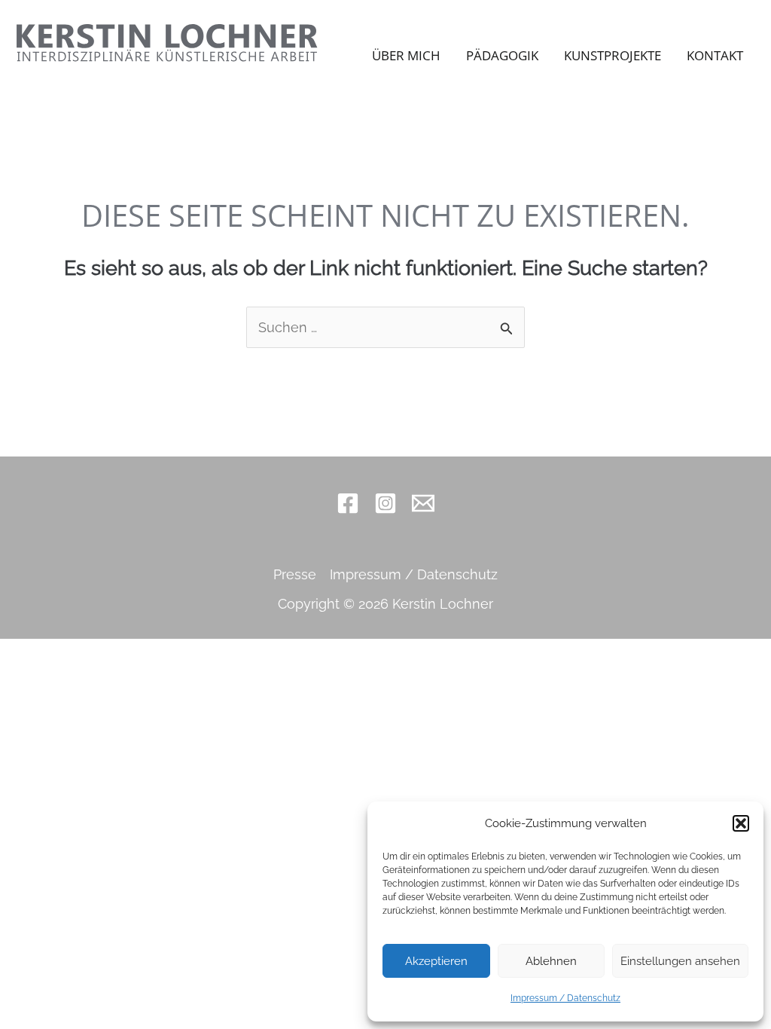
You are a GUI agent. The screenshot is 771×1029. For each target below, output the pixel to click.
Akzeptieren (436, 961)
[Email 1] (423, 503)
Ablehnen (551, 961)
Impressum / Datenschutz (565, 998)
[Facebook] (348, 503)
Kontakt (715, 55)
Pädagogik (502, 55)
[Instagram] (385, 503)
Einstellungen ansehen (680, 961)
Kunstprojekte (612, 55)
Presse (294, 574)
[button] (740, 823)
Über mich (406, 55)
